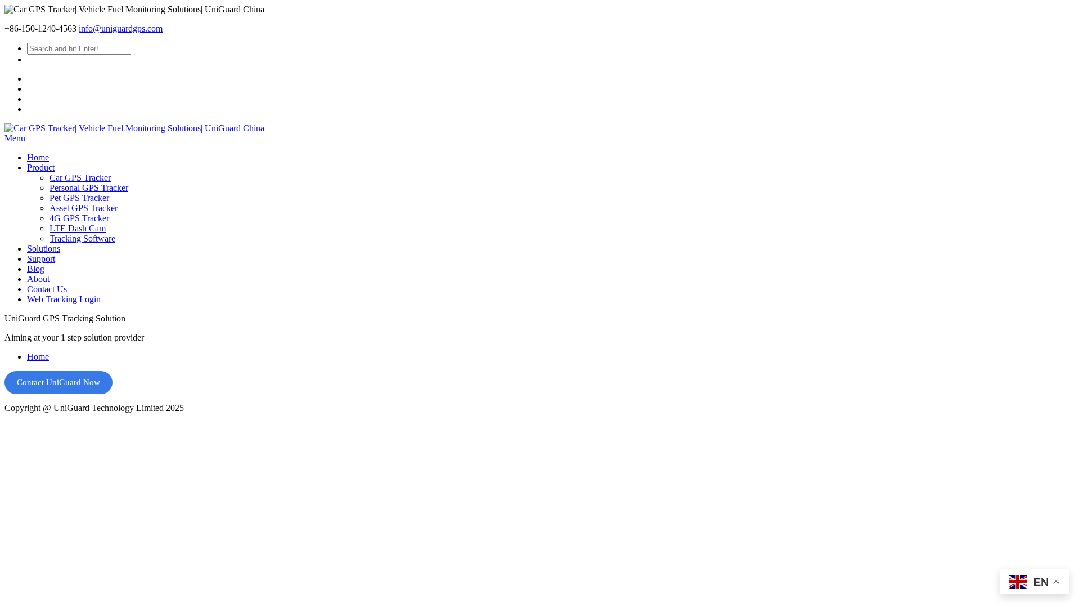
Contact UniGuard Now (58, 382)
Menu (14, 138)
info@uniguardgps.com (121, 28)
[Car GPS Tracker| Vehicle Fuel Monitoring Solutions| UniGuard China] (134, 128)
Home (38, 356)
